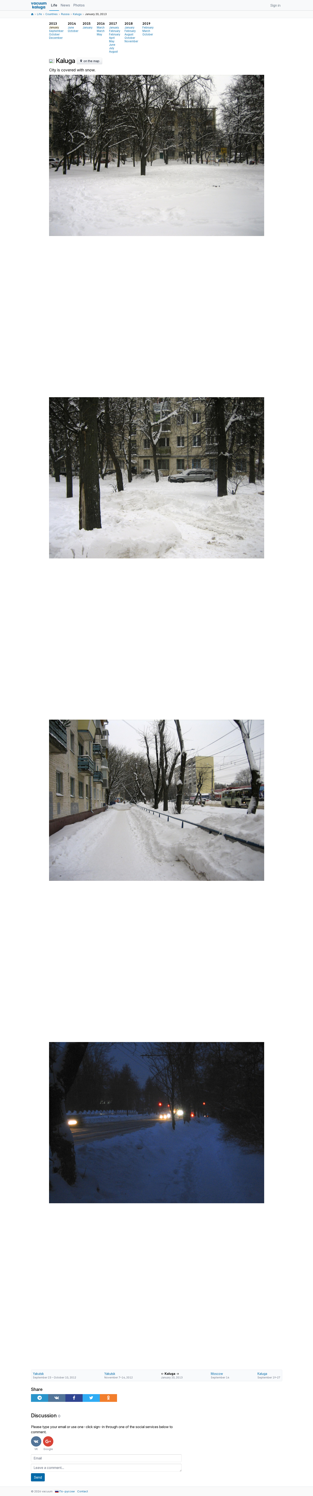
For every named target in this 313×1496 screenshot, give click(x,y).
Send (38, 1477)
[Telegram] (39, 1398)
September (56, 30)
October (54, 34)
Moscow (217, 1373)
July (111, 48)
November (131, 41)
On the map (91, 61)
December (56, 37)
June (71, 27)
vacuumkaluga (39, 5)
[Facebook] (74, 1398)
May (99, 34)
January (88, 27)
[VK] (56, 1398)
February (114, 30)
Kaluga (262, 1373)
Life (54, 5)
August (113, 51)
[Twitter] (91, 1398)
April (112, 37)
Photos (79, 5)
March (101, 27)
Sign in (275, 5)
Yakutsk (38, 1373)
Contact (82, 1491)
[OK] (108, 1398)
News (65, 5)
